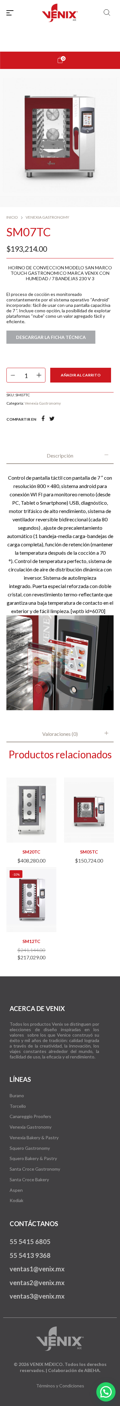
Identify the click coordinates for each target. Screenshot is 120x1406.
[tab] (60, 455)
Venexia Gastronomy (47, 217)
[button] (31, 828)
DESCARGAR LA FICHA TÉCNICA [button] (51, 337)
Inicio (12, 217)
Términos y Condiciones (60, 1385)
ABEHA (92, 1370)
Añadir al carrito (80, 375)
